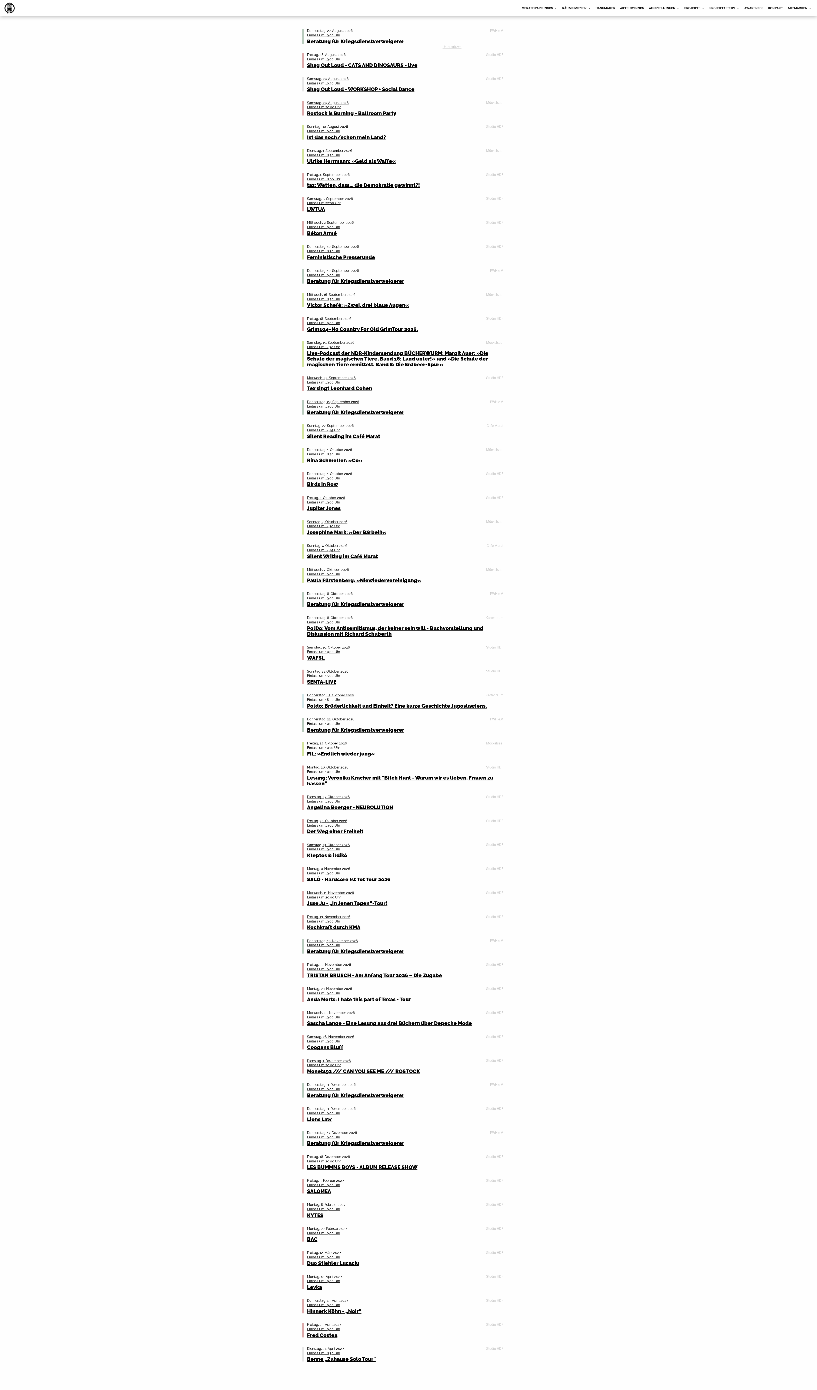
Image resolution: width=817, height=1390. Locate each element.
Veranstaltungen (537, 8)
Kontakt (775, 8)
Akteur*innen (632, 8)
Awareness (753, 8)
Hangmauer (605, 8)
